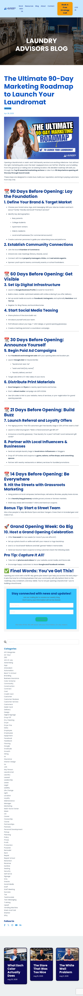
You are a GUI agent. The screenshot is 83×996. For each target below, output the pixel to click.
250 (5, 657)
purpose (7, 848)
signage (7, 876)
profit (6, 842)
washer (7, 913)
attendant (8, 668)
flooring (7, 743)
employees (8, 733)
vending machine (11, 907)
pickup (6, 832)
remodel (7, 850)
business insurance (11, 678)
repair (6, 855)
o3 (5, 814)
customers (8, 704)
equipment (8, 735)
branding (7, 676)
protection (8, 845)
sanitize (7, 866)
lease (6, 782)
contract (7, 689)
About (43, 6)
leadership (8, 780)
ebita (6, 728)
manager (7, 803)
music (6, 811)
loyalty (7, 798)
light (6, 793)
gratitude (8, 749)
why (6, 915)
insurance (8, 759)
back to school (10, 673)
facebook (8, 738)
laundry (7, 775)
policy (6, 837)
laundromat (9, 772)
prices (6, 840)
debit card (8, 707)
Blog (37, 6)
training (7, 902)
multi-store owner (11, 808)
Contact (51, 6)
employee (8, 730)
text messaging (10, 900)
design (6, 712)
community (8, 683)
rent (6, 853)
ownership (8, 819)
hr (5, 756)
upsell (6, 905)
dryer (6, 722)
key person (8, 769)
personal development (13, 829)
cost (6, 691)
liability (7, 788)
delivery (7, 709)
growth (7, 751)
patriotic (7, 827)
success (7, 892)
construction (9, 686)
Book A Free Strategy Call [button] (65, 8)
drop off (7, 717)
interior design (10, 762)
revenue (7, 863)
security (7, 871)
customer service (11, 702)
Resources (29, 6)
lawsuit (7, 777)
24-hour (7, 655)
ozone (6, 821)
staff (6, 887)
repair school (9, 858)
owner (6, 816)
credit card (8, 694)
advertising (8, 662)
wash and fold (10, 910)
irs (5, 764)
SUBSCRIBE (41, 619)
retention (8, 861)
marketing (8, 108)
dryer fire (8, 725)
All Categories (9, 652)
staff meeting (9, 889)
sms (5, 879)
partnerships (9, 824)
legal (6, 785)
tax (5, 894)
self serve (8, 874)
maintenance (9, 801)
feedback (8, 741)
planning (7, 835)
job (5, 767)
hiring (6, 754)
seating (7, 868)
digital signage (10, 715)
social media (9, 884)
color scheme (9, 681)
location (7, 795)
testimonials (9, 897)
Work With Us (21, 8)
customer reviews (11, 699)
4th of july (8, 660)
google (7, 746)
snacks (7, 881)
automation (8, 670)
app (5, 665)
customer (8, 696)
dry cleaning (9, 720)
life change (8, 790)
